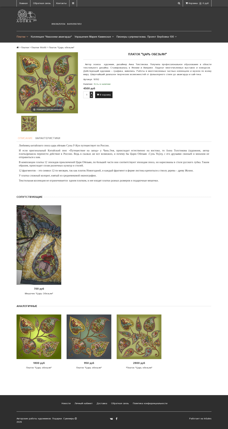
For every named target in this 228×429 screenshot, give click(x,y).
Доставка (101, 403)
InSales (207, 418)
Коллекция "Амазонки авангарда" (51, 37)
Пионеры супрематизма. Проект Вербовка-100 (145, 37)
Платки (21, 37)
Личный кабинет (83, 403)
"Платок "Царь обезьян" (139, 367)
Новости (66, 403)
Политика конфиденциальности (149, 403)
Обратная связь (42, 3)
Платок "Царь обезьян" (39, 367)
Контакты (61, 3)
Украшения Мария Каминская (92, 37)
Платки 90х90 (38, 47)
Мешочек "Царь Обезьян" (39, 293)
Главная (23, 3)
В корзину (105, 94)
